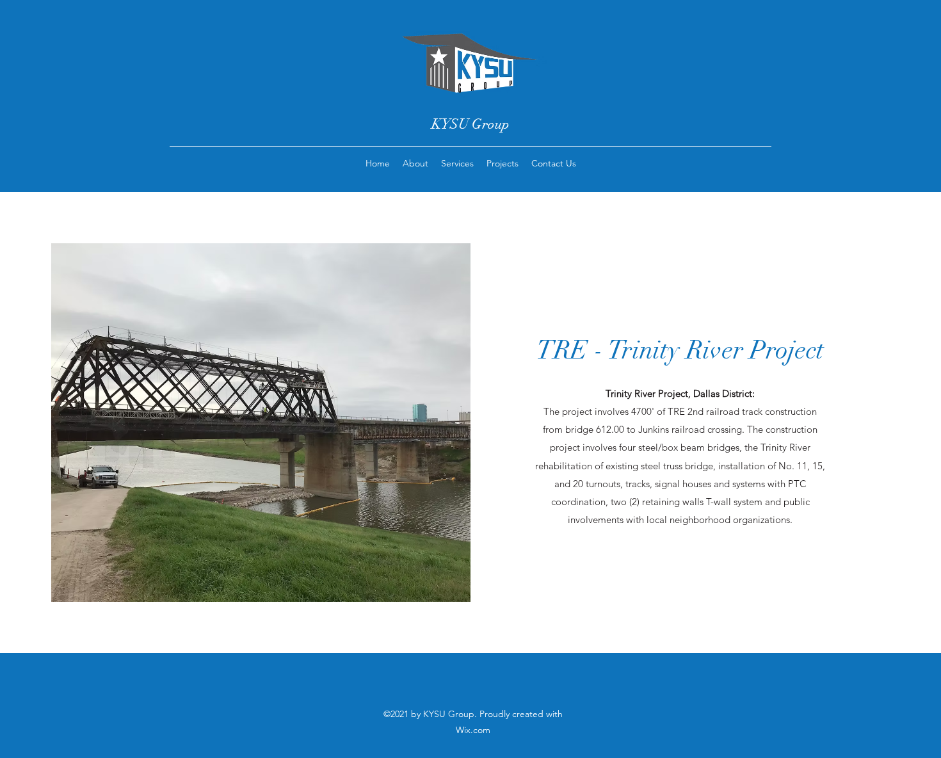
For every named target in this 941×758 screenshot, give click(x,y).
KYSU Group (470, 124)
